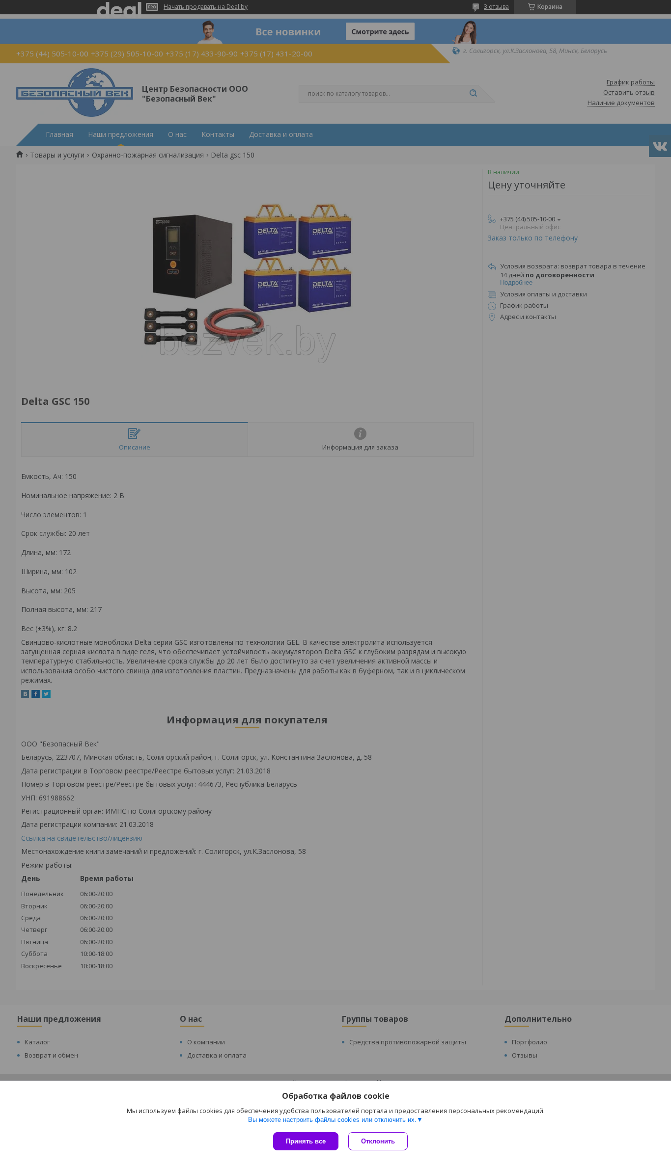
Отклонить (378, 1141)
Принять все (306, 1141)
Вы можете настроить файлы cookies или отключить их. (332, 1119)
